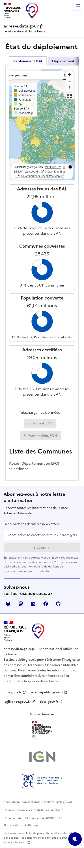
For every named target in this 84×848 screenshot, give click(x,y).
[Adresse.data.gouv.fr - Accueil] (38, 631)
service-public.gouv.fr (46, 692)
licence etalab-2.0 (15, 842)
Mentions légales (53, 802)
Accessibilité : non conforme (22, 802)
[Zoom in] (69, 74)
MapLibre (50, 167)
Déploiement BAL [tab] (28, 61)
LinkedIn (33, 603)
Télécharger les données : (40, 412)
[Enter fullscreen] (69, 96)
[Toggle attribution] (70, 167)
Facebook (45, 603)
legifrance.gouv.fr (17, 701)
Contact (56, 810)
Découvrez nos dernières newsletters (32, 524)
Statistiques (41, 810)
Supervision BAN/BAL (44, 818)
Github (58, 603)
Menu (77, 6)
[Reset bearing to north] (69, 87)
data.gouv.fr (49, 701)
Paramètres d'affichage (24, 825)
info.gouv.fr (13, 692)
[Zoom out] (69, 81)
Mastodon (20, 603)
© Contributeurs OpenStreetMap (40, 176)
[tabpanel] (42, 272)
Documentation (14, 818)
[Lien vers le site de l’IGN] (42, 757)
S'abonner (42, 547)
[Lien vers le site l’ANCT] (42, 781)
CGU (69, 802)
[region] (42, 125)
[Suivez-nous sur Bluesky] (8, 603)
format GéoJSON (42, 435)
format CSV (43, 423)
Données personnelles (18, 810)
